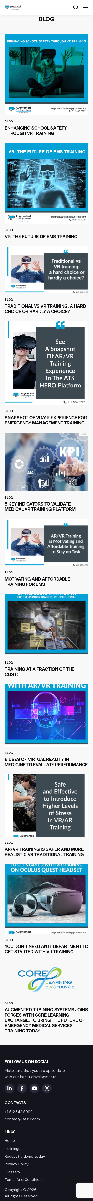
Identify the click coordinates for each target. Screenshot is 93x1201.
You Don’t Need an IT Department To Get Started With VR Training (46, 949)
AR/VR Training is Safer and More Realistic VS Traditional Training (44, 852)
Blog (9, 121)
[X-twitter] (47, 1088)
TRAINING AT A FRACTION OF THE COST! (39, 672)
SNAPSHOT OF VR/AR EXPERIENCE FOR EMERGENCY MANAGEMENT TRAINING (46, 420)
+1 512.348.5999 (19, 1111)
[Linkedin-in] (9, 1088)
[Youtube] (34, 1088)
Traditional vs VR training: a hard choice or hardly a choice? (45, 308)
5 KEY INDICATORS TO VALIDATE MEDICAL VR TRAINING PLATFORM (40, 506)
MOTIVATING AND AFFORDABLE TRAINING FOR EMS (37, 581)
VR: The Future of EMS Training (41, 236)
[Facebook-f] (22, 1088)
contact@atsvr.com (22, 1119)
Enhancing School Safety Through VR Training (36, 130)
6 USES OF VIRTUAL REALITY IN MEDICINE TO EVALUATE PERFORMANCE (46, 761)
